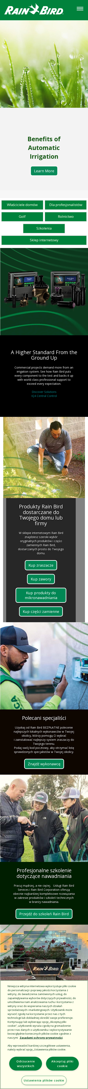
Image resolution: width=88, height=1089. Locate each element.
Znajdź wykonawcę (44, 763)
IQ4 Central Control (44, 396)
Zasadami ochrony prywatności (41, 1037)
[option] (44, 105)
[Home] (38, 10)
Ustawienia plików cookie (44, 1080)
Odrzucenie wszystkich (25, 1063)
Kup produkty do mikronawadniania (41, 595)
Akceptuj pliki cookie (62, 1063)
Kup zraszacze (40, 565)
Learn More (44, 170)
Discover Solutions (44, 392)
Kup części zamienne (41, 611)
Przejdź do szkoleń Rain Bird (44, 913)
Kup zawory (41, 579)
